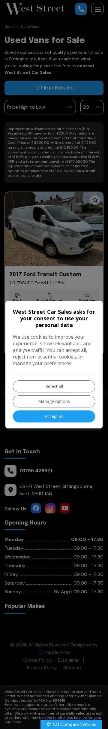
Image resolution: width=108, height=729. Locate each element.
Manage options (54, 401)
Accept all (54, 416)
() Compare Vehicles (74, 724)
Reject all (54, 386)
